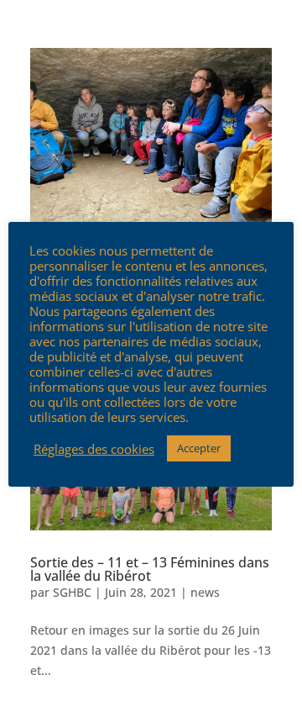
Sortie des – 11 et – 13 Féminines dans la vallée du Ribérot (149, 569)
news (205, 592)
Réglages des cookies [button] (94, 448)
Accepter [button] (199, 448)
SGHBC (72, 592)
